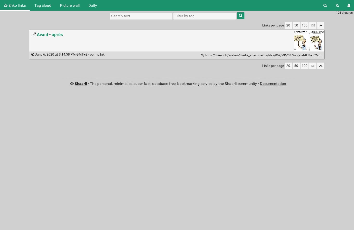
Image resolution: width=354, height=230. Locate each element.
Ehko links (16, 5)
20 (288, 25)
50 (296, 25)
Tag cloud (42, 5)
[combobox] (204, 15)
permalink (69, 54)
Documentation (273, 83)
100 (305, 25)
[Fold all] (320, 25)
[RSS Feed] (337, 5)
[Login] (349, 5)
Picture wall (70, 5)
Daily (92, 5)
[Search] (325, 5)
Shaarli (81, 83)
